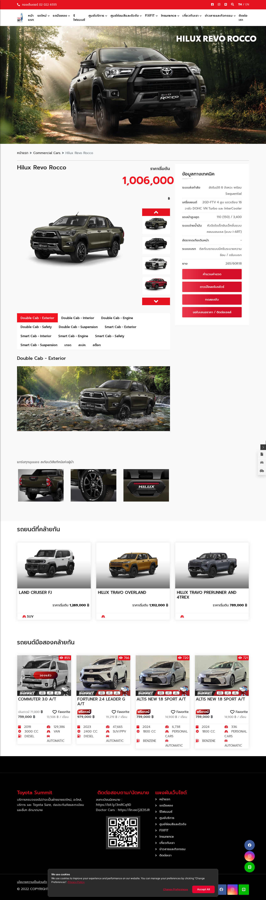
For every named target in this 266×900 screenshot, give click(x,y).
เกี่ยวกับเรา (191, 15)
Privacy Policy (76, 882)
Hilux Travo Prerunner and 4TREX (206, 594)
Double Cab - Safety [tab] (36, 327)
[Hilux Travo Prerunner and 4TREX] (212, 565)
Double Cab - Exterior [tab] (37, 318)
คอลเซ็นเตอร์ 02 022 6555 (39, 4)
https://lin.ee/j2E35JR (134, 810)
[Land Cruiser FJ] (54, 565)
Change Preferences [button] (175, 889)
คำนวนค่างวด (212, 274)
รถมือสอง (60, 15)
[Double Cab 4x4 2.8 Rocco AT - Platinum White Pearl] (78, 246)
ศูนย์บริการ (97, 15)
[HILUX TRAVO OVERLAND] (133, 565)
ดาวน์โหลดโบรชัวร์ (212, 287)
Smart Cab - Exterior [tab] (120, 327)
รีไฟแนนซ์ (79, 17)
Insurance (169, 15)
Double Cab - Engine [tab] (117, 318)
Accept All (203, 889)
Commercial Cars (46, 152)
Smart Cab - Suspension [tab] (39, 345)
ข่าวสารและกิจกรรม (219, 15)
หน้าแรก (31, 17)
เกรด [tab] (67, 345)
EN (247, 4)
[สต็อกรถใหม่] (262, 462)
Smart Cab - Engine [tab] (73, 336)
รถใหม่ (42, 15)
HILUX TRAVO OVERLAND (122, 592)
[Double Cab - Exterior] (93, 398)
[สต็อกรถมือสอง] (262, 471)
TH (240, 4)
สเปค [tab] (82, 345)
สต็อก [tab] (97, 345)
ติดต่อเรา (243, 17)
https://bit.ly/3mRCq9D (113, 805)
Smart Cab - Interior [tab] (36, 336)
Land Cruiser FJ (35, 592)
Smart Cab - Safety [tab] (109, 336)
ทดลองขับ (212, 299)
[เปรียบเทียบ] (262, 454)
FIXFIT (150, 15)
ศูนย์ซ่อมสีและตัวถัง (125, 15)
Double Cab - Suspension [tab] (78, 327)
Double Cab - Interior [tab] (77, 318)
